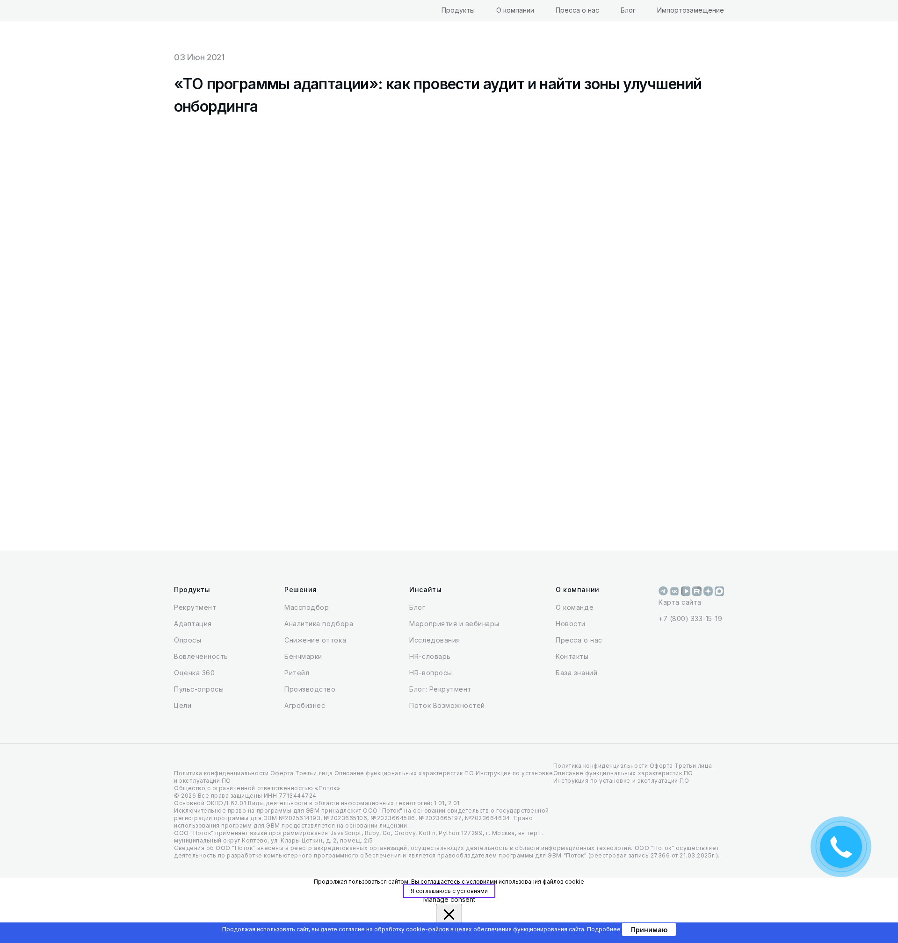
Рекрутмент (195, 607)
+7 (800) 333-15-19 (690, 618)
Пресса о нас (577, 10)
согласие (352, 929)
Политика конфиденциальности (221, 773)
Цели (182, 705)
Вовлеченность (201, 656)
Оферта (282, 773)
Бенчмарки (303, 656)
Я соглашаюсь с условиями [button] (449, 890)
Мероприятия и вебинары (454, 624)
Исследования (434, 640)
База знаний (576, 673)
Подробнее (604, 929)
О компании (515, 10)
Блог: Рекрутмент (440, 689)
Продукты (458, 10)
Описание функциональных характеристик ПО (404, 773)
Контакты (572, 656)
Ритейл (296, 673)
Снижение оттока (315, 640)
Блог (628, 10)
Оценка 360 (194, 673)
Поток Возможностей (447, 705)
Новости (571, 624)
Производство (309, 689)
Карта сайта (680, 602)
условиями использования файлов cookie (525, 881)
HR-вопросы (430, 673)
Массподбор (306, 607)
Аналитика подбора (318, 624)
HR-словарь (429, 656)
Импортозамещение (690, 10)
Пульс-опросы (199, 689)
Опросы (187, 640)
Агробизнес (304, 705)
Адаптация (193, 624)
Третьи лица (314, 773)
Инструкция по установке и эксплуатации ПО (621, 780)
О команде (575, 607)
